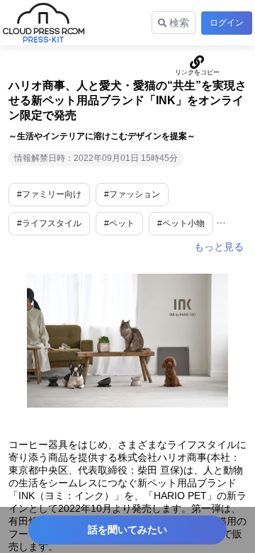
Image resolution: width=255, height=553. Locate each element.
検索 (177, 22)
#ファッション (132, 194)
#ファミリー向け (49, 194)
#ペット (119, 223)
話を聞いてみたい (127, 529)
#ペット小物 (181, 223)
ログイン (227, 23)
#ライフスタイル (49, 223)
